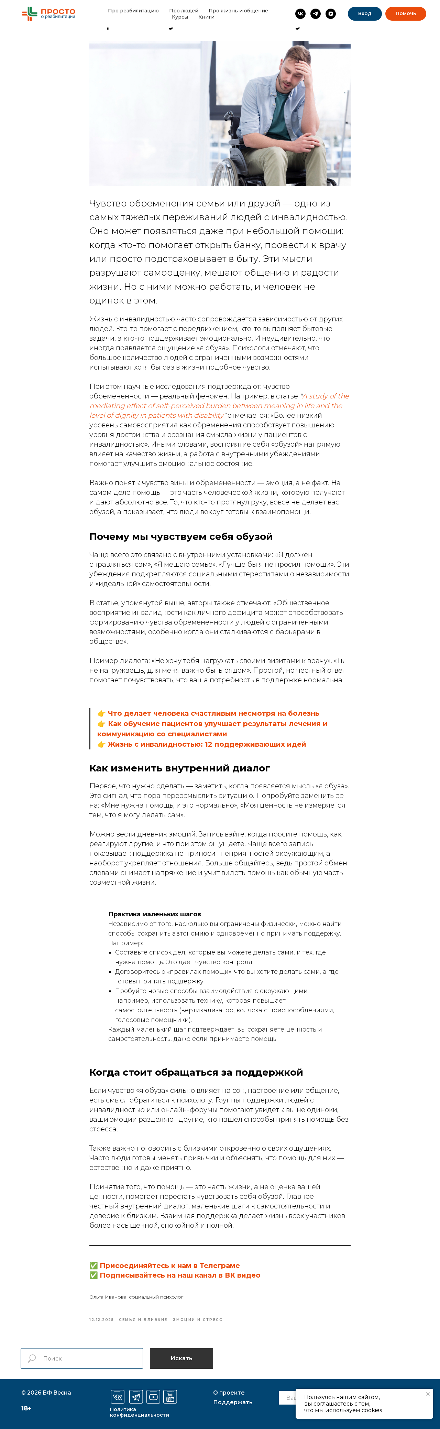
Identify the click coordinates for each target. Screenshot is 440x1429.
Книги (206, 17)
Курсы (180, 17)
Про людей (183, 11)
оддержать (233, 1402)
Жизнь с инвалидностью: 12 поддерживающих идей (207, 744)
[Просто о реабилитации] (300, 14)
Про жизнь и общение (238, 11)
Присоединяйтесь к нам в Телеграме (170, 1265)
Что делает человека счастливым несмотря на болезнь (213, 713)
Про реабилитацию (133, 11)
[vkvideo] (331, 14)
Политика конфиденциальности (139, 1412)
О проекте (229, 1392)
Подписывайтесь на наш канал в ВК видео (180, 1275)
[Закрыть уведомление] (428, 1393)
